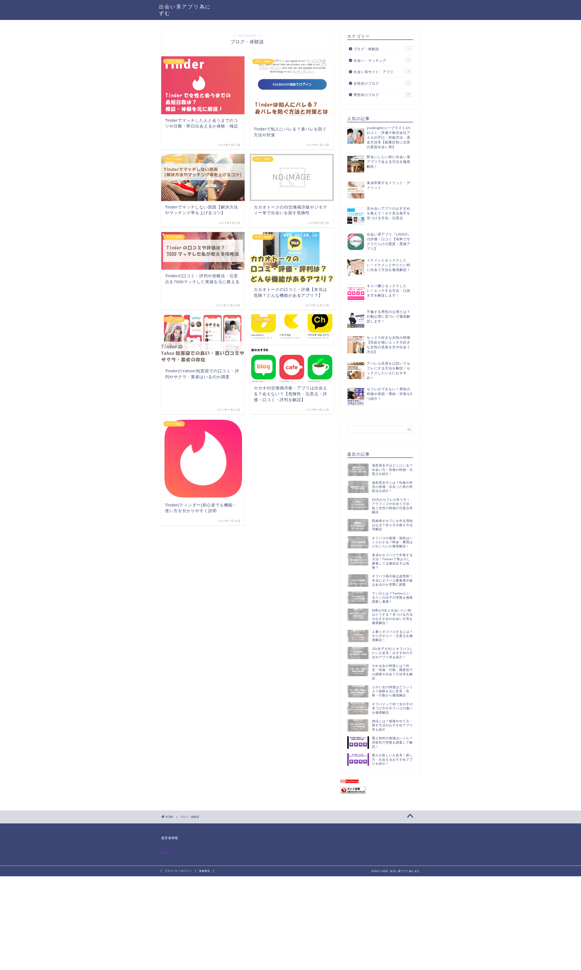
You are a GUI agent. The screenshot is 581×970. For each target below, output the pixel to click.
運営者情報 (169, 838)
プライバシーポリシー (178, 870)
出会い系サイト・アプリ (382, 72)
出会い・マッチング (382, 60)
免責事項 (204, 870)
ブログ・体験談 (381, 49)
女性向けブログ (382, 83)
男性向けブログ (382, 95)
